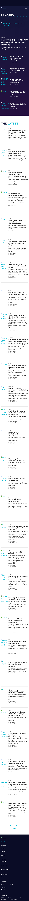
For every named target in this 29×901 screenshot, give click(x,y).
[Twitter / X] (5, 841)
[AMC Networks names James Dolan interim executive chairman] (3, 219)
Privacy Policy (4, 899)
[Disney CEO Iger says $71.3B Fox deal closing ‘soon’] (4, 578)
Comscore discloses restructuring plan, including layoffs (18, 389)
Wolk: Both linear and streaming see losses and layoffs (17, 265)
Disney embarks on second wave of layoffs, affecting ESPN (18, 92)
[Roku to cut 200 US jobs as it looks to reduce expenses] (4, 340)
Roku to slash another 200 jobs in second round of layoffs (17, 132)
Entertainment (4, 889)
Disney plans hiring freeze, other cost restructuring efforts (17, 367)
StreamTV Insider (5, 869)
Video (9, 128)
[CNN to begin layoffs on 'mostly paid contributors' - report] (3, 291)
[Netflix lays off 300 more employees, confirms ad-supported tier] (5, 412)
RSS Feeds (3, 861)
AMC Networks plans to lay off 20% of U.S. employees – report (17, 317)
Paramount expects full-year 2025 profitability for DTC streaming (14, 42)
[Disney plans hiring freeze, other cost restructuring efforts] (4, 364)
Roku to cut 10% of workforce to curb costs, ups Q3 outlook (17, 80)
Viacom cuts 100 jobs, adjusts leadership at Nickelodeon (15, 620)
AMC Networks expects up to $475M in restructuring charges (18, 243)
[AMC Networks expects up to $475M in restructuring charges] (4, 242)
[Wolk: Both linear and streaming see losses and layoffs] (4, 266)
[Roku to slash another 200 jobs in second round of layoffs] (3, 129)
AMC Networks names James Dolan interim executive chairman (15, 221)
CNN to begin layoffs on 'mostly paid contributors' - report (17, 294)
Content (3, 37)
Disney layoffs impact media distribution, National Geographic (18, 527)
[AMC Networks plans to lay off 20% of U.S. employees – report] (4, 316)
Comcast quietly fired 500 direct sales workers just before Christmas (17, 713)
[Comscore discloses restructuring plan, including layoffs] (4, 388)
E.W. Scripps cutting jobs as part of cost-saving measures (17, 664)
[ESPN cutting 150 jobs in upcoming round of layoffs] (4, 762)
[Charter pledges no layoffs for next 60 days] (4, 480)
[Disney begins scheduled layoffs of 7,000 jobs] (4, 152)
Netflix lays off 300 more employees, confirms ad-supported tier (16, 412)
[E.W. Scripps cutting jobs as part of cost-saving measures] (4, 662)
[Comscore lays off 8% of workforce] (4, 555)
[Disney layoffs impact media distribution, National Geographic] (4, 526)
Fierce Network (4, 872)
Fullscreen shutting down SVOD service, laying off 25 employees (17, 784)
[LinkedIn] (2, 841)
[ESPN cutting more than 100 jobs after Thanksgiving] (3, 802)
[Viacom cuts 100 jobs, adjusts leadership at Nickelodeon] (4, 618)
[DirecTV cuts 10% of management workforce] (4, 192)
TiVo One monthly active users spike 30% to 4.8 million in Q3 (17, 58)
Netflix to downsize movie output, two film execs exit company (18, 104)
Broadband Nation (5, 877)
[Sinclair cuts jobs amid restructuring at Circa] (4, 690)
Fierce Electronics (5, 874)
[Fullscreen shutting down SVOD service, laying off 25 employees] (4, 784)
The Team (3, 848)
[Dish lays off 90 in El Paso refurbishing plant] (4, 642)
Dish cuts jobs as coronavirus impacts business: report (15, 499)
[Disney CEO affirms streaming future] (4, 171)
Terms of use (23, 897)
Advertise (3, 851)
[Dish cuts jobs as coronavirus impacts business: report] (4, 497)
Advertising (11, 337)
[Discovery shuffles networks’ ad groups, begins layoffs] (6, 602)
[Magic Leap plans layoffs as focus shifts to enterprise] (4, 458)
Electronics (3, 887)
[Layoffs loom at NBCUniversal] (3, 431)
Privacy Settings (14, 899)
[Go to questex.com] (4, 895)
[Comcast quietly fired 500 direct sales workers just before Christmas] (4, 711)
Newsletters (3, 859)
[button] (26, 8)
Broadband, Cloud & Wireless (7, 884)
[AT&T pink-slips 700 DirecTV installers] (5, 736)
